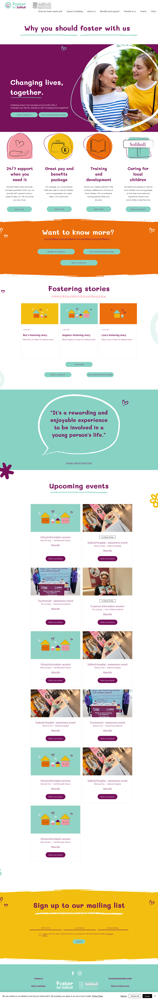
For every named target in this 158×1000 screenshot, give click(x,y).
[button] (53, 114)
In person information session (107, 606)
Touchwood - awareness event (55, 600)
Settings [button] (123, 996)
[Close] (155, 996)
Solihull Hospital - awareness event (108, 542)
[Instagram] (79, 973)
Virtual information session (55, 537)
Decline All (135, 996)
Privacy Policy (97, 996)
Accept (147, 996)
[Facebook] (72, 973)
